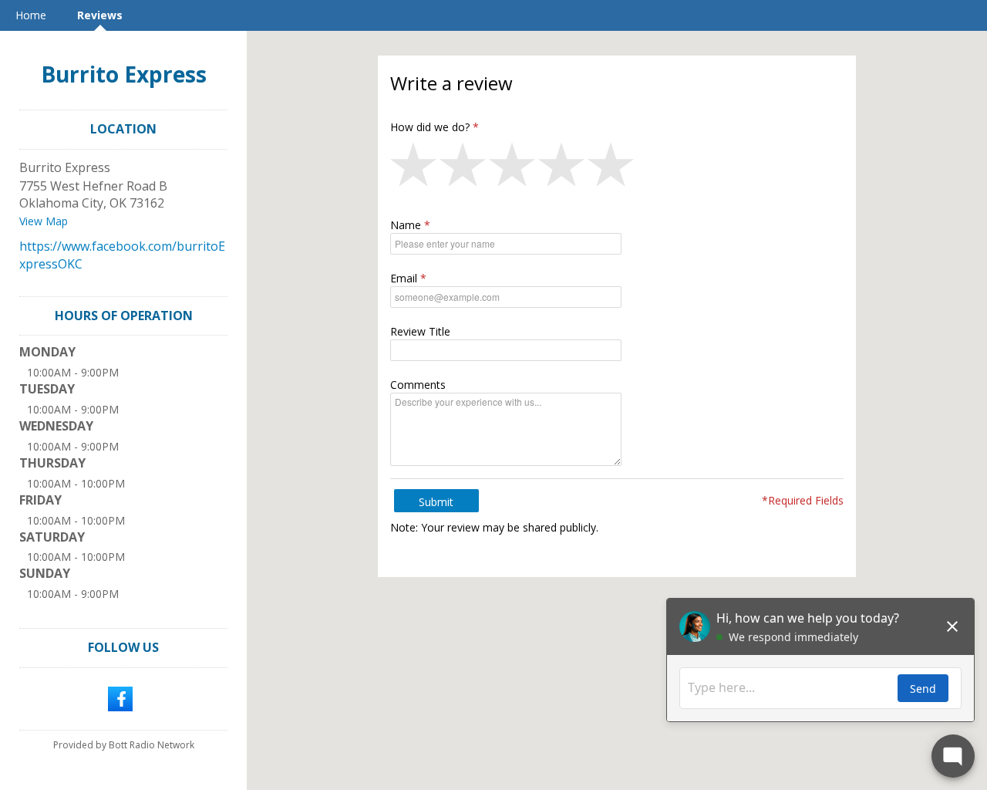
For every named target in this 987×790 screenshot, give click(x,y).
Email (403, 278)
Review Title (420, 331)
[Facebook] (120, 697)
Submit (436, 502)
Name (405, 225)
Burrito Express (124, 74)
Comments (418, 384)
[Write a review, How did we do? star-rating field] (617, 168)
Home (30, 15)
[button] (415, 168)
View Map (43, 221)
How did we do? (430, 127)
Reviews (100, 15)
